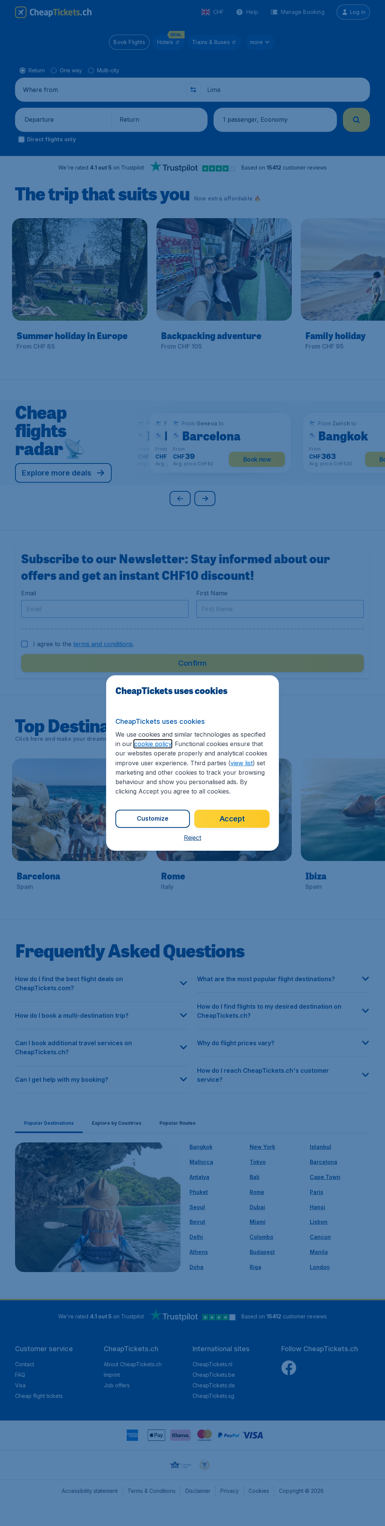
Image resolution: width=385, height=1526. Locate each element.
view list (241, 763)
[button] (192, 837)
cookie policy (152, 744)
